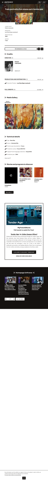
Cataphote (8, 185)
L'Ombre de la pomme (38, 179)
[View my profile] (44, 2)
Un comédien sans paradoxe (24, 179)
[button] (40, 107)
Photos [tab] (7, 101)
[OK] (24, 478)
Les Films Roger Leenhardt (11, 32)
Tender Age (15, 234)
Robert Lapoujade (9, 28)
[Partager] (38, 49)
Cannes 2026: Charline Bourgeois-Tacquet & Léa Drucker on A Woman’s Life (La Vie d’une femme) (10, 289)
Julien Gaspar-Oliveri (29, 234)
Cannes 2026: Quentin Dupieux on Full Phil (37, 286)
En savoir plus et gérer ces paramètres (13, 475)
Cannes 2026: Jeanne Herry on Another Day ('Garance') (23, 287)
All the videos (20, 299)
